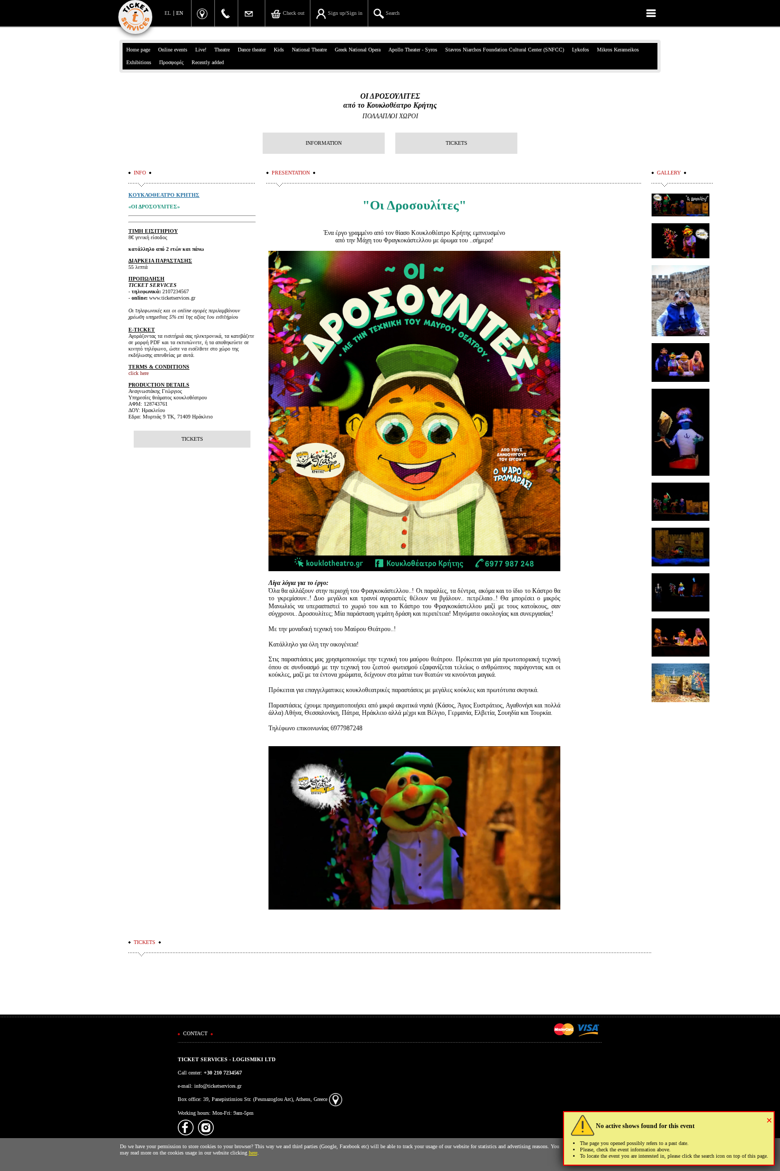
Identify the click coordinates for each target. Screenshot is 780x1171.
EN (179, 13)
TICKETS (456, 143)
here (253, 1153)
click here (138, 373)
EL (167, 13)
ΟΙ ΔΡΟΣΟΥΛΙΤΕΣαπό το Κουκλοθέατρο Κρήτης (390, 100)
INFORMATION (324, 143)
